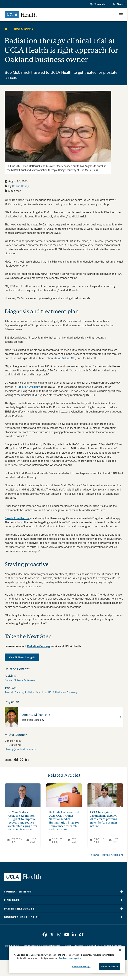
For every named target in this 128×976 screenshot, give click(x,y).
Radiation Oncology (35, 692)
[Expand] (121, 891)
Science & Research (25, 680)
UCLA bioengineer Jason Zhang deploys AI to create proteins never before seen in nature (103, 819)
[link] (16, 759)
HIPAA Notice (12, 945)
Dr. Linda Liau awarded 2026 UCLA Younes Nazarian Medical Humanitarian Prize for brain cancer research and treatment (64, 821)
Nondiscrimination (50, 945)
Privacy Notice (30, 945)
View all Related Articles (105, 854)
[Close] (120, 950)
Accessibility (93, 945)
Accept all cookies (109, 966)
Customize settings (81, 966)
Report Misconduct (74, 945)
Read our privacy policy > (70, 958)
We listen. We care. (113, 945)
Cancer (9, 680)
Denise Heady (20, 186)
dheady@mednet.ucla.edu (20, 749)
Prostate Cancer (14, 692)
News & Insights (23, 28)
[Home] (6, 29)
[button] (97, 4)
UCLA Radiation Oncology (62, 692)
